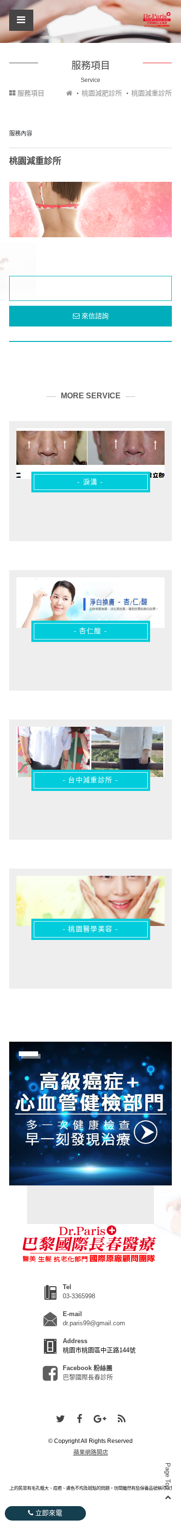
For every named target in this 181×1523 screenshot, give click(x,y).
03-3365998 (79, 1296)
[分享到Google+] (100, 1419)
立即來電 (47, 1513)
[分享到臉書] (79, 1419)
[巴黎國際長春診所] (156, 19)
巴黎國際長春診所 (88, 1377)
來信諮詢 (94, 316)
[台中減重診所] (90, 752)
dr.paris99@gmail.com (94, 1323)
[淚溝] (90, 453)
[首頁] (69, 93)
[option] (90, 209)
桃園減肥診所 (102, 93)
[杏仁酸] (90, 602)
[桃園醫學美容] (90, 901)
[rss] (121, 1419)
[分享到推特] (60, 1419)
